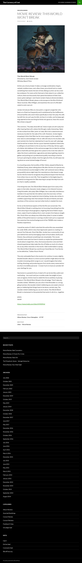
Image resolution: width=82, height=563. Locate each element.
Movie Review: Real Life (10, 357)
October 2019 (7, 399)
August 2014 (7, 496)
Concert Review (8, 517)
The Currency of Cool (11, 2)
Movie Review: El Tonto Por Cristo (13, 354)
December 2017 (8, 417)
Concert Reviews (8, 520)
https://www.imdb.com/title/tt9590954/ (31, 304)
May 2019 (6, 403)
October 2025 (7, 381)
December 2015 (8, 457)
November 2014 (8, 486)
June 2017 (6, 421)
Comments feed (8, 548)
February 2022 (7, 388)
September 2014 (8, 493)
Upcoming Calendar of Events (67, 2)
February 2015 (7, 475)
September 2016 (8, 439)
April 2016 (6, 450)
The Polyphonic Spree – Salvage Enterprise (16, 361)
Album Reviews (8, 509)
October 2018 (7, 414)
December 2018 (8, 410)
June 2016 (6, 446)
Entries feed (6, 544)
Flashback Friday (8, 524)
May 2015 (6, 468)
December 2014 (8, 482)
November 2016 (8, 432)
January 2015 (7, 478)
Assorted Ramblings (9, 513)
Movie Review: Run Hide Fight (12, 365)
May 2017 (6, 424)
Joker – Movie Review (24, 323)
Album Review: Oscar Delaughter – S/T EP (30, 316)
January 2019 (7, 406)
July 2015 (6, 460)
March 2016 (7, 453)
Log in (5, 541)
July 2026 (6, 378)
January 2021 (7, 392)
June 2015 (6, 464)
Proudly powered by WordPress (11, 560)
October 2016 (7, 435)
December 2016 (8, 428)
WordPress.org (7, 551)
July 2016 (6, 442)
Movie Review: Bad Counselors (12, 350)
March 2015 (7, 471)
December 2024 (8, 385)
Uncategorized (22, 10)
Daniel (30, 21)
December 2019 (8, 396)
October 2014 (7, 489)
